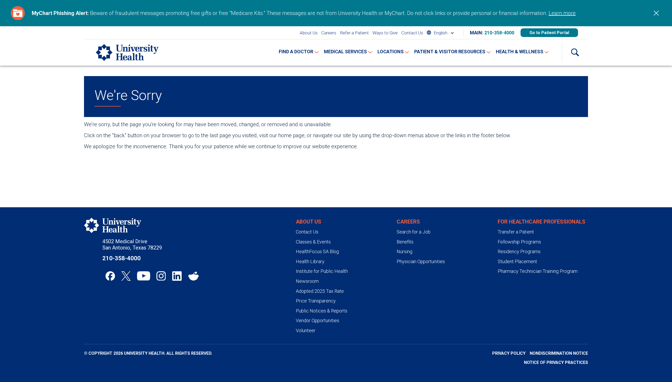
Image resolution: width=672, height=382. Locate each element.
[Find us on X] (126, 276)
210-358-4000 (499, 32)
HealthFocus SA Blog (317, 251)
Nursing (404, 251)
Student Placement (517, 261)
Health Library (310, 261)
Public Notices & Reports (321, 311)
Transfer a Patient (516, 232)
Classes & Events (313, 242)
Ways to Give (385, 32)
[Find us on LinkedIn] (177, 276)
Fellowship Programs (519, 242)
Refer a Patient (354, 32)
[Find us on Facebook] (110, 276)
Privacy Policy (509, 353)
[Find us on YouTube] (143, 276)
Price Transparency (316, 301)
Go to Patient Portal (549, 32)
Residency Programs (519, 251)
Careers (328, 32)
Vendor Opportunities (317, 320)
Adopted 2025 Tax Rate (320, 291)
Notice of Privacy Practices (556, 362)
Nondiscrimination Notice (559, 353)
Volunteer (306, 330)
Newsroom (307, 281)
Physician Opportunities (421, 261)
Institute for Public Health (322, 271)
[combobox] (440, 32)
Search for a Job (413, 232)
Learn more (562, 13)
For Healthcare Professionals (541, 222)
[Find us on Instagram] (161, 276)
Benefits (405, 242)
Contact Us (412, 32)
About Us (309, 32)
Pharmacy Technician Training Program (538, 271)
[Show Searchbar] (575, 52)
